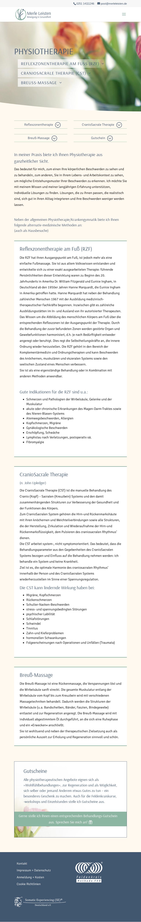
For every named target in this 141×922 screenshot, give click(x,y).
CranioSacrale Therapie (98, 125)
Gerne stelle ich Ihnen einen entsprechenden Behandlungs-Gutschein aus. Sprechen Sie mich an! (68, 818)
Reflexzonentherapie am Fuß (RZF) (60, 63)
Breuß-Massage (39, 82)
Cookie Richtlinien (29, 884)
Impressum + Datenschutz (34, 870)
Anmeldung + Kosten (30, 877)
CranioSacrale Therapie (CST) (53, 73)
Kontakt (22, 863)
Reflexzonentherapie (38, 125)
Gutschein (98, 138)
